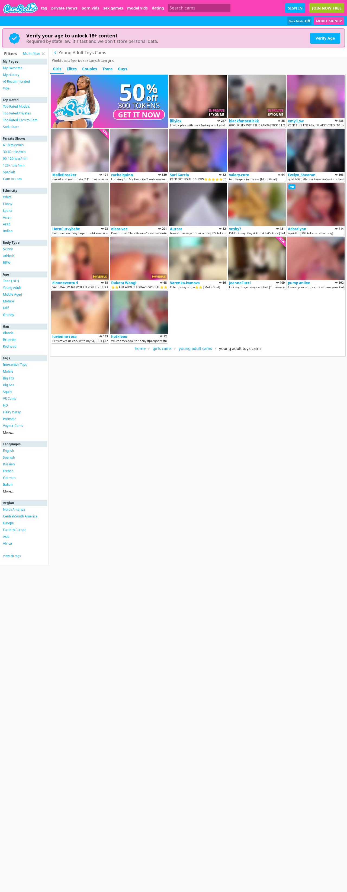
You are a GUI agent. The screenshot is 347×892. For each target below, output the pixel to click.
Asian (7, 217)
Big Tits (8, 378)
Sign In (295, 8)
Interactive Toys (15, 364)
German (9, 477)
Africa (7, 543)
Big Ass (8, 385)
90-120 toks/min (15, 158)
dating (158, 8)
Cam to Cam (12, 179)
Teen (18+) (11, 281)
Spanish (9, 457)
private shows (64, 8)
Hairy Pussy (12, 412)
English (8, 450)
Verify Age (325, 38)
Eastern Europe (14, 529)
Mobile (8, 371)
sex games (113, 8)
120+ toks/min (13, 165)
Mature (8, 301)
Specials (9, 172)
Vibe (6, 88)
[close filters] (43, 54)
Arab (6, 224)
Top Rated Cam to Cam (20, 120)
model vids (137, 8)
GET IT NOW (139, 115)
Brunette (9, 339)
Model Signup (329, 21)
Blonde (8, 333)
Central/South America (20, 516)
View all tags (12, 556)
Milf (6, 308)
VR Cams (9, 398)
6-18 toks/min (13, 145)
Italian (7, 484)
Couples (89, 68)
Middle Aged (12, 294)
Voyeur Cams (13, 425)
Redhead (9, 346)
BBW (6, 262)
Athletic (8, 256)
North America (14, 509)
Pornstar (9, 419)
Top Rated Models (16, 106)
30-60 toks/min (14, 151)
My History (11, 74)
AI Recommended (16, 81)
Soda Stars (11, 126)
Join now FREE (327, 8)
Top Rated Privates (17, 113)
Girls (57, 68)
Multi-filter (31, 53)
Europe (8, 523)
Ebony (7, 204)
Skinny (8, 249)
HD (5, 405)
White (7, 197)
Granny (8, 314)
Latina (7, 210)
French (8, 471)
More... (8, 432)
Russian (9, 464)
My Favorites (12, 68)
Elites (72, 68)
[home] (20, 8)
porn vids (90, 8)
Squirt (7, 391)
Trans (107, 68)
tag (44, 8)
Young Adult (12, 287)
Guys (122, 68)
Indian (7, 231)
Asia (6, 536)
